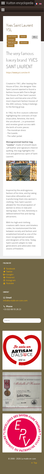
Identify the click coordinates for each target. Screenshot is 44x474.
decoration (24, 42)
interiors (10, 45)
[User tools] (35, 37)
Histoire (23, 36)
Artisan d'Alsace (15, 365)
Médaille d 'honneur (17, 406)
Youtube (10, 283)
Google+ (10, 274)
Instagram (11, 280)
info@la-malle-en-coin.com (15, 300)
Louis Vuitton (12, 36)
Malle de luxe (12, 42)
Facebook (10, 269)
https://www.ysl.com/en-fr (18, 72)
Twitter (9, 271)
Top (35, 463)
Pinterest (10, 277)
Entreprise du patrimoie (19, 448)
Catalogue (11, 39)
